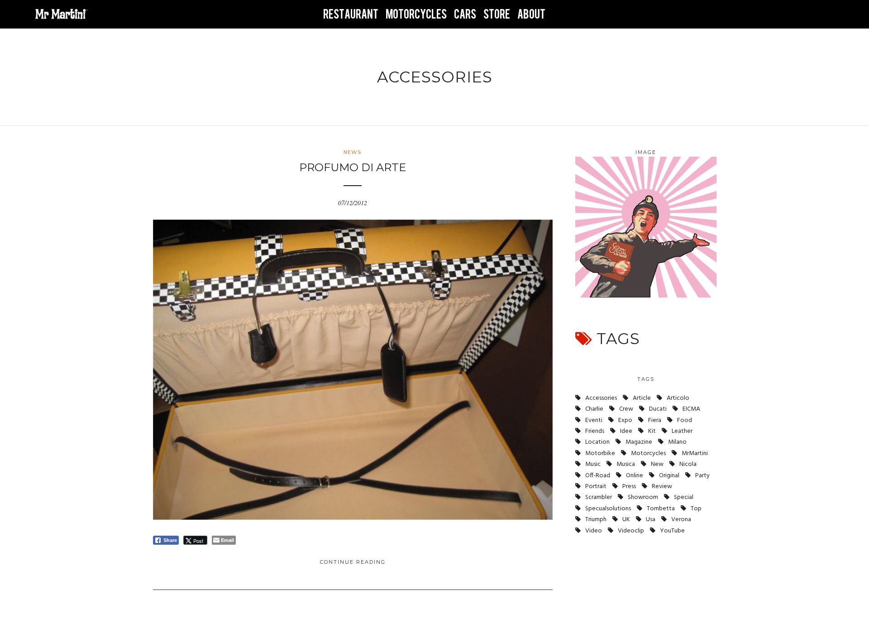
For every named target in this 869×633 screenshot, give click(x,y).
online (634, 475)
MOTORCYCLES (416, 14)
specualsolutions (608, 509)
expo (625, 420)
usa (650, 519)
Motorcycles (648, 453)
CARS (465, 14)
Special (683, 497)
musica (625, 464)
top (696, 509)
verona (681, 519)
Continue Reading (353, 562)
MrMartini (695, 453)
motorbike (600, 453)
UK (626, 519)
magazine (638, 442)
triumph (595, 519)
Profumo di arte (352, 167)
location (597, 442)
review (662, 486)
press (629, 486)
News (353, 152)
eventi (593, 420)
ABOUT (531, 14)
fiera (654, 420)
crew (626, 409)
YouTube (672, 531)
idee (626, 431)
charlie (594, 409)
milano (677, 442)
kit (652, 431)
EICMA (691, 409)
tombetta (661, 509)
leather (682, 431)
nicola (688, 464)
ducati (658, 409)
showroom (643, 497)
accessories (601, 398)
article (642, 398)
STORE (496, 14)
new (657, 464)
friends (594, 431)
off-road (597, 475)
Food (684, 420)
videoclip (631, 531)
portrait (595, 486)
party (702, 475)
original (669, 475)
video (593, 531)
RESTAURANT (350, 14)
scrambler (598, 497)
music (593, 464)
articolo (678, 398)
